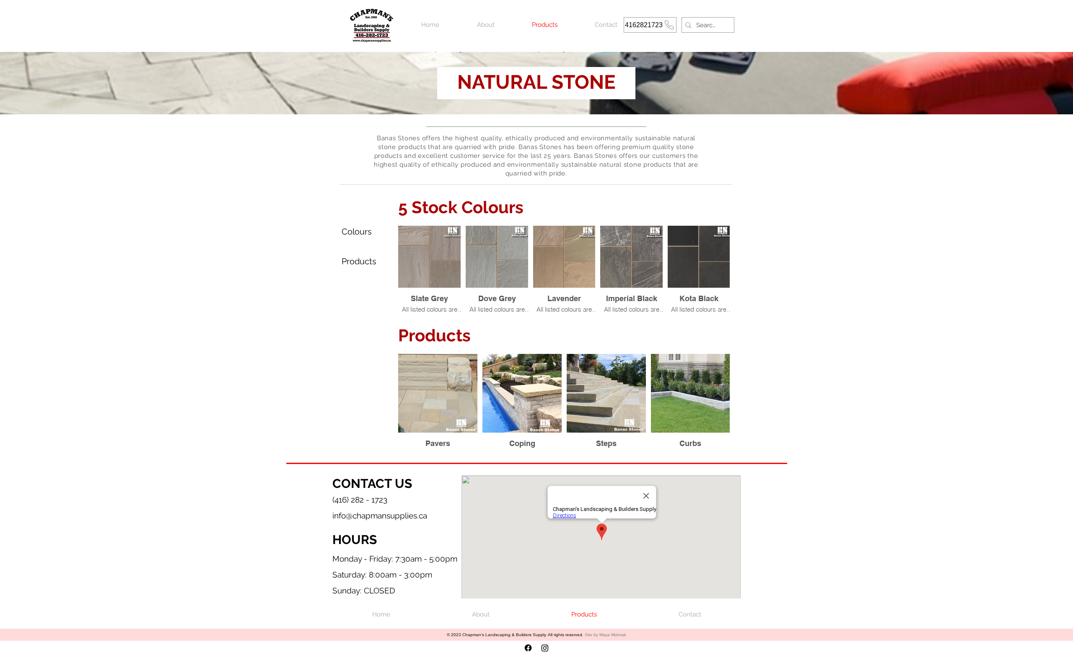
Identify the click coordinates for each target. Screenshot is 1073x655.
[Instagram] (544, 647)
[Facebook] (528, 647)
